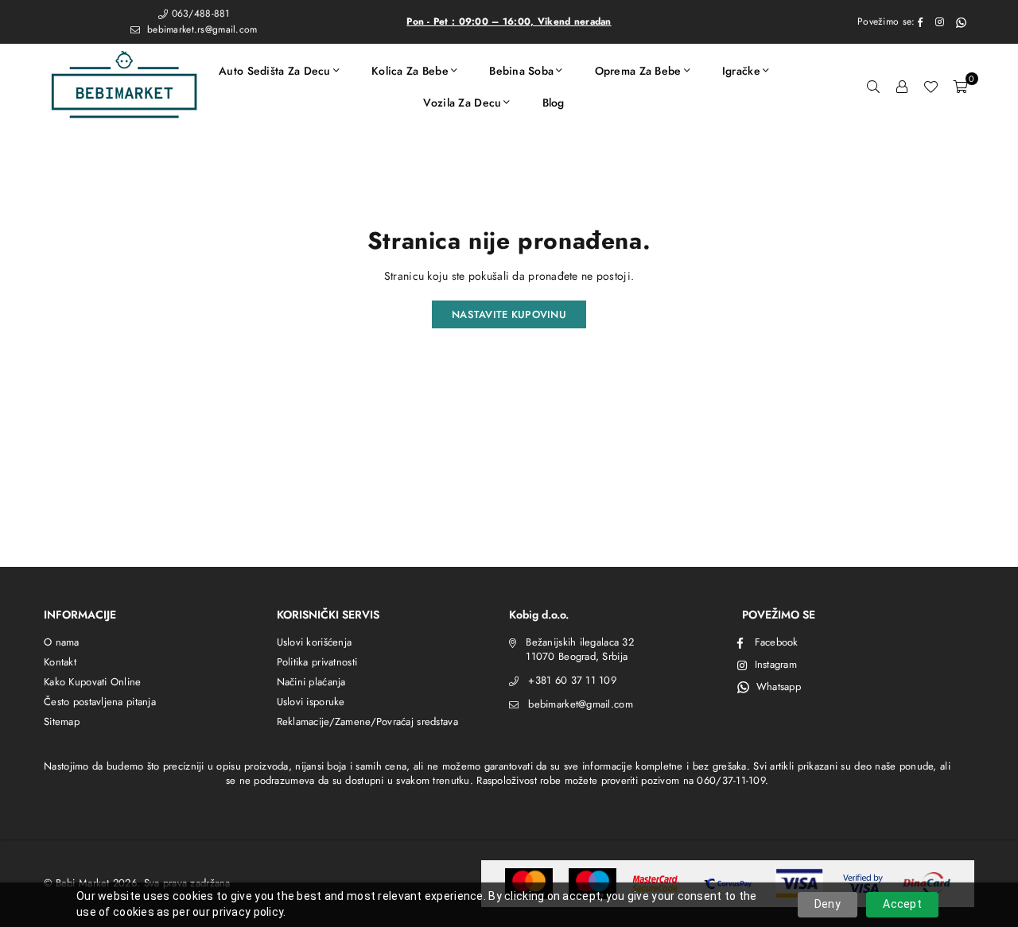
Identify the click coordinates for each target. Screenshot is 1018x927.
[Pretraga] (873, 86)
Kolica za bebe (410, 71)
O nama (62, 642)
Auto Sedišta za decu (275, 71)
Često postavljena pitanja (100, 701)
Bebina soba (521, 71)
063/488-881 (200, 13)
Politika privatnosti (317, 661)
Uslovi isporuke (311, 701)
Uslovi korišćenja (314, 642)
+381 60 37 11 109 (572, 680)
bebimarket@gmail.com (580, 704)
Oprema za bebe (638, 71)
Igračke (741, 71)
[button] (960, 86)
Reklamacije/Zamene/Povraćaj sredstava (367, 721)
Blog (553, 103)
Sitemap (62, 721)
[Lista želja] (930, 86)
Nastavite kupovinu (509, 314)
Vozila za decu (462, 103)
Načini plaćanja (311, 681)
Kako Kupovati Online (93, 681)
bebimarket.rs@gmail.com (200, 29)
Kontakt (60, 661)
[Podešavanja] (902, 86)
